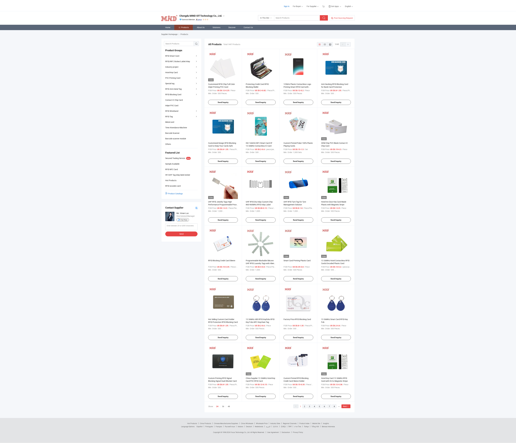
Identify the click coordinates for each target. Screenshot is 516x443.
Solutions (216, 27)
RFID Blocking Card (173, 94)
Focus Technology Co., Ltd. (240, 432)
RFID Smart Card (172, 56)
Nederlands (259, 426)
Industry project (171, 67)
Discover (232, 27)
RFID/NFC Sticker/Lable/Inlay (177, 61)
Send (181, 234)
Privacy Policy (298, 432)
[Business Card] (196, 208)
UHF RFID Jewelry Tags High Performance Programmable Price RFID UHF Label (222, 204)
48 (229, 406)
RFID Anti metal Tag (173, 89)
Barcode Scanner (172, 133)
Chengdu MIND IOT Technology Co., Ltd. (200, 15)
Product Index (304, 423)
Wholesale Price (262, 423)
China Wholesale (247, 423)
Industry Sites (275, 423)
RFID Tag (169, 116)
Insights (326, 423)
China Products (205, 423)
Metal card (169, 122)
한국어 (275, 426)
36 (223, 406)
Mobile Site (316, 423)
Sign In (286, 6)
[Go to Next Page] (348, 44)
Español (200, 426)
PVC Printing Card (172, 78)
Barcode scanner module (175, 138)
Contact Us (248, 27)
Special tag (169, 83)
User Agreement (273, 432)
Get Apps (335, 6)
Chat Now (183, 220)
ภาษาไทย (297, 426)
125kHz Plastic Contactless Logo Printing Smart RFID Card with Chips (297, 87)
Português (209, 426)
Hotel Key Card (171, 72)
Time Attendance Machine (176, 127)
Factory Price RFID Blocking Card (297, 319)
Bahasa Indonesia (328, 426)
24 (217, 406)
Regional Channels (290, 423)
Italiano (240, 426)
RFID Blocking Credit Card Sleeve (221, 260)
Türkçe (306, 426)
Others (168, 144)
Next (345, 406)
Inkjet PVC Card (171, 105)
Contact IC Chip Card (174, 100)
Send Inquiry (223, 102)
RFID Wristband (171, 111)
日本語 (283, 426)
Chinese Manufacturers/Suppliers (226, 423)
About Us (201, 27)
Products (185, 27)
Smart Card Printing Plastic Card (297, 260)
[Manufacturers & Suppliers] (178, 5)
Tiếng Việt (315, 426)
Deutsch (249, 426)
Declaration (286, 432)
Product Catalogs (175, 193)
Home (167, 27)
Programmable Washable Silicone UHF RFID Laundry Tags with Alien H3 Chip (260, 263)
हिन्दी (290, 426)
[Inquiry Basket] (323, 6)
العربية (268, 426)
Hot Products (192, 423)
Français (219, 426)
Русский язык (230, 426)
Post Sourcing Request (343, 18)
